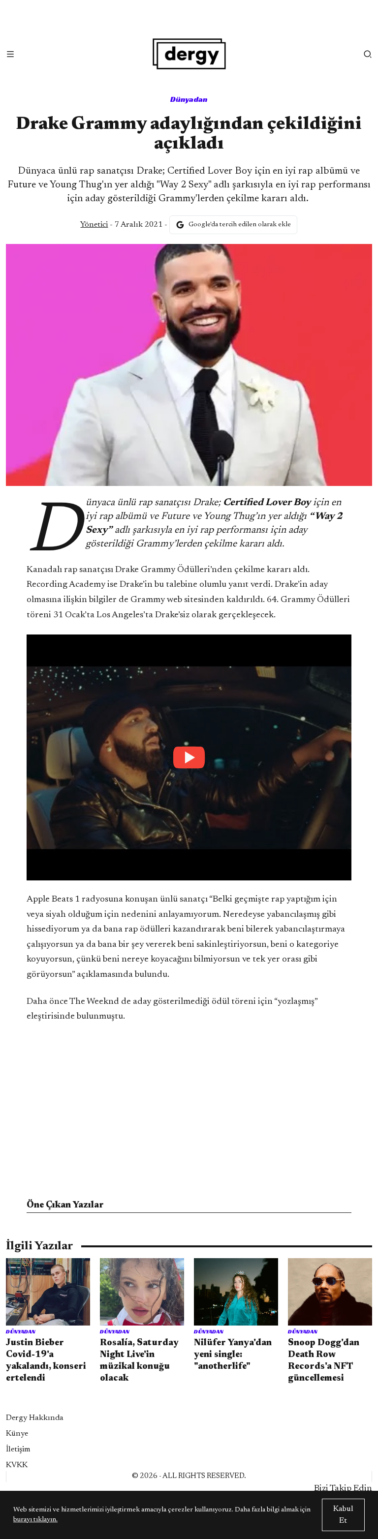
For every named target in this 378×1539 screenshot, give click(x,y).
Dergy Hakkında (34, 1418)
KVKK (17, 1465)
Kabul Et (343, 1515)
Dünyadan (188, 99)
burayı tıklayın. (35, 1519)
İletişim (18, 1449)
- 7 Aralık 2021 (121, 225)
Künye (17, 1434)
